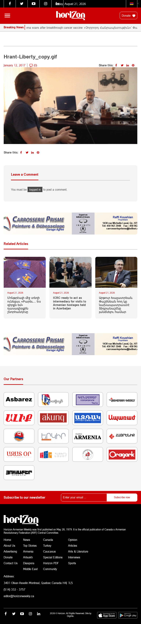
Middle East (30, 569)
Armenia (28, 551)
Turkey (47, 545)
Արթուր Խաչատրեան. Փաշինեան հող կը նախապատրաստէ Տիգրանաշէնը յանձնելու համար (116, 304)
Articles (72, 545)
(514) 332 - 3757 (14, 589)
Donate (126, 15)
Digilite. (70, 616)
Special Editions (53, 557)
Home (7, 539)
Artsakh (28, 557)
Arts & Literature (78, 551)
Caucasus (49, 551)
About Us (9, 545)
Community (50, 569)
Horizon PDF (51, 563)
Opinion (72, 539)
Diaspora (28, 563)
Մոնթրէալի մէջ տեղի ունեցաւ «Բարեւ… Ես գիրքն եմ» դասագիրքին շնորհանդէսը (24, 304)
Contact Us (11, 563)
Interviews (74, 557)
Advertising (10, 551)
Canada (48, 539)
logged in (35, 189)
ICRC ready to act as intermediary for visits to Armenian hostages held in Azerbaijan (69, 303)
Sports (72, 563)
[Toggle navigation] (7, 15)
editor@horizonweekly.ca (19, 596)
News (26, 539)
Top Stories (30, 545)
